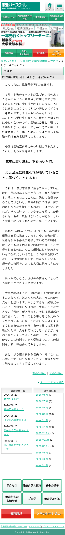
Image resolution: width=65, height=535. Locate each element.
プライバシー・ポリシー (53, 526)
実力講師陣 (41, 17)
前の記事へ (39, 373)
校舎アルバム (52, 498)
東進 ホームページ (50, 8)
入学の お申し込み (56, 53)
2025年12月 (43, 433)
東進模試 (9, 53)
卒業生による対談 (56, 17)
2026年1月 (42, 427)
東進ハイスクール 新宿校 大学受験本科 (24, 61)
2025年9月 (42, 452)
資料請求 (40, 53)
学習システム (9, 17)
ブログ (54, 61)
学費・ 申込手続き (25, 53)
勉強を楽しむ (11, 399)
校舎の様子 (52, 485)
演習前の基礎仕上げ (15, 420)
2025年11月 (42, 439)
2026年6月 (42, 407)
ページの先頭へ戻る (52, 382)
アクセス (11, 485)
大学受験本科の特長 (25, 17)
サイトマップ (35, 526)
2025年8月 (42, 459)
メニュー (59, 8)
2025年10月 (43, 446)
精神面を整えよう (14, 409)
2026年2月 (42, 420)
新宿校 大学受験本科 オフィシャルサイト (16, 8)
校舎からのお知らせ (11, 498)
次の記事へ (56, 373)
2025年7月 (42, 465)
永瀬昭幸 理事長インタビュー (14, 526)
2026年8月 (42, 394)
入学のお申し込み (49, 513)
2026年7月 (42, 401)
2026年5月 (42, 414)
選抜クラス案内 (32, 485)
